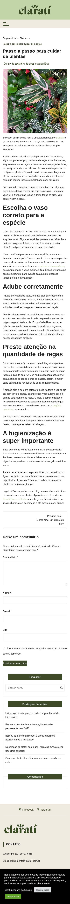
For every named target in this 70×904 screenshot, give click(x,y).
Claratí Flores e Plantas (15, 499)
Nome (7, 592)
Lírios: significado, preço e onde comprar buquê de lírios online (32, 715)
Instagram (45, 809)
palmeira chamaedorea (52, 266)
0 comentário (42, 64)
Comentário (10, 557)
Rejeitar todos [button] (42, 890)
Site (5, 629)
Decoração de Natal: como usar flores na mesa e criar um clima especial (34, 748)
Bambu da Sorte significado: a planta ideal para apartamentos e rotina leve (30, 737)
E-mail (7, 611)
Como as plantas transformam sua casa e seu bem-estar (33, 760)
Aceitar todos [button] (13, 896)
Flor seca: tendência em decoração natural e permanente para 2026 (29, 726)
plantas (60, 137)
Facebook (27, 809)
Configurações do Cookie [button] (18, 890)
